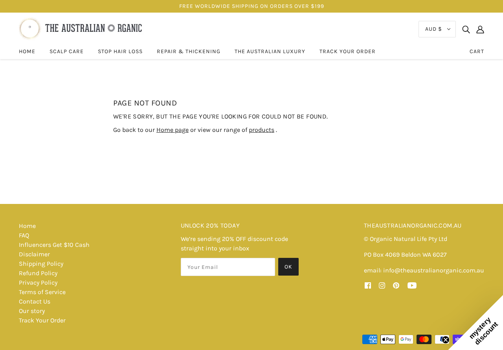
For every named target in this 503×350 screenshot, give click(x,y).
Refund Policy (38, 273)
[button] (475, 322)
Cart (477, 51)
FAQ (24, 235)
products (261, 129)
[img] (466, 29)
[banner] (81, 28)
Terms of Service (42, 292)
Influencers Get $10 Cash (54, 244)
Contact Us (34, 301)
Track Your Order (42, 320)
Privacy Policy (38, 282)
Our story (32, 311)
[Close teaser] (446, 340)
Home (27, 226)
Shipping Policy (41, 263)
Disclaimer (34, 254)
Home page (172, 129)
